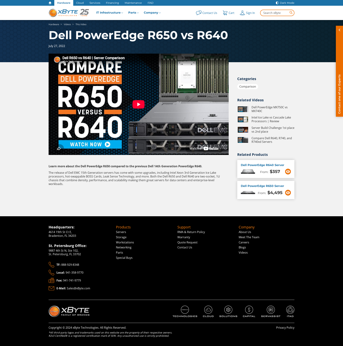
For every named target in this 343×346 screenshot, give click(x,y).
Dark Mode (287, 2)
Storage (121, 237)
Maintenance (133, 2)
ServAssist (268, 307)
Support (184, 227)
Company (151, 12)
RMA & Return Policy (191, 232)
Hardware (63, 2)
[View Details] (288, 171)
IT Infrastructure (108, 12)
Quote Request (187, 242)
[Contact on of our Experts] (339, 71)
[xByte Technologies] (69, 13)
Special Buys (124, 258)
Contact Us (184, 247)
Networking (123, 247)
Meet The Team (249, 237)
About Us (245, 232)
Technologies (181, 307)
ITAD (150, 2)
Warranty (183, 237)
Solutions (225, 307)
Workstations (125, 242)
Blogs (242, 247)
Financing (112, 2)
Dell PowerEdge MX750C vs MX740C (270, 109)
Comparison (247, 86)
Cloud (80, 2)
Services (95, 2)
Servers (121, 232)
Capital (247, 307)
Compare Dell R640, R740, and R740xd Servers (272, 140)
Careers (244, 242)
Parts (132, 12)
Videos (243, 252)
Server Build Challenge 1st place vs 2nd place (273, 130)
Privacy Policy (285, 328)
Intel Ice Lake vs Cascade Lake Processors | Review (271, 119)
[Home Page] (50, 3)
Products (123, 227)
